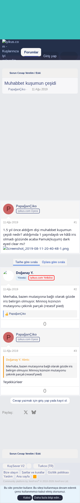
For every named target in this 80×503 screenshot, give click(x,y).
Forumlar (31, 52)
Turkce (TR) (45, 466)
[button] (29, 466)
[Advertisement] (40, 108)
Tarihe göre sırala (26, 262)
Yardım (8, 476)
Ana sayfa (23, 476)
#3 (75, 350)
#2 (75, 289)
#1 (75, 222)
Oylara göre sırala (53, 262)
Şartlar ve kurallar (33, 472)
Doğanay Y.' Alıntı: (17, 360)
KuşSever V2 (15, 466)
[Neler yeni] (64, 56)
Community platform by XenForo (36, 481)
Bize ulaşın (11, 472)
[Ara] (73, 56)
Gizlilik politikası (58, 472)
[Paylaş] (69, 222)
